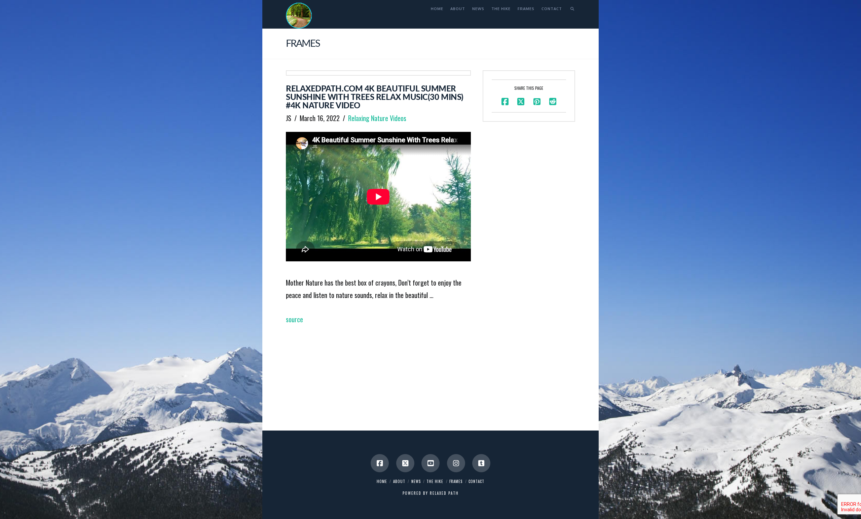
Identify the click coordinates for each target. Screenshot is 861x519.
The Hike (434, 481)
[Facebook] (380, 463)
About (399, 481)
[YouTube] (430, 463)
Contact (476, 481)
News (416, 481)
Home (382, 481)
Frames (455, 481)
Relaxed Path (444, 493)
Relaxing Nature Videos (377, 118)
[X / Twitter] (405, 463)
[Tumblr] (481, 463)
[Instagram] (456, 463)
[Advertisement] (378, 372)
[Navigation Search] (570, 8)
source (294, 319)
